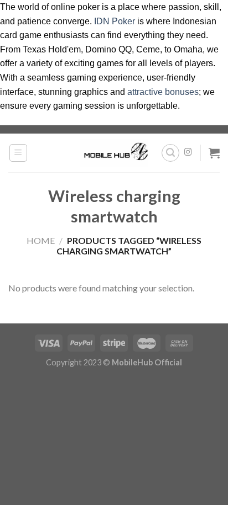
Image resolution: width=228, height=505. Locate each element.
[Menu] (18, 153)
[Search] (170, 153)
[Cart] (214, 153)
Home (41, 240)
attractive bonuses (163, 92)
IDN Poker (114, 21)
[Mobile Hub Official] (114, 152)
